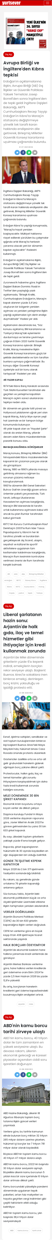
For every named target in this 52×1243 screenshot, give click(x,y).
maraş (41, 586)
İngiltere (43, 580)
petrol (21, 593)
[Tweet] (17, 152)
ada (15, 574)
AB (8, 574)
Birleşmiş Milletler (36, 574)
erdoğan (8, 580)
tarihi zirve (36, 1230)
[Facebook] (23, 152)
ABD (12, 1230)
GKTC (18, 580)
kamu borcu (23, 1230)
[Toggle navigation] (47, 3)
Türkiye (39, 593)
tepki (30, 593)
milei (31, 1004)
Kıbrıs (9, 586)
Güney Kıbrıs (30, 580)
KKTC (18, 586)
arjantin (21, 1004)
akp (23, 574)
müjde (12, 593)
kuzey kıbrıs (29, 586)
